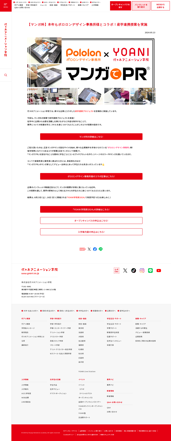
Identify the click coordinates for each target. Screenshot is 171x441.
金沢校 (81, 362)
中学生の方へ (63, 2)
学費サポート (112, 328)
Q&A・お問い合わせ (22, 7)
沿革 (23, 341)
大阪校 (81, 336)
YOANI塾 (82, 413)
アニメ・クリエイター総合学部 (61, 349)
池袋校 (81, 332)
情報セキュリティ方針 (107, 435)
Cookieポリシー (69, 435)
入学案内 (25, 389)
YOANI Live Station (87, 371)
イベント (82, 385)
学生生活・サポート (67, 5)
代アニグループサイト (70, 431)
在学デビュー (55, 389)
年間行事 (110, 345)
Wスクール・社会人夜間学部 (60, 353)
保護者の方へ (75, 2)
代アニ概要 (18, 5)
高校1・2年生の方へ (50, 2)
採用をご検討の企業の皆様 (145, 341)
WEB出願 (25, 397)
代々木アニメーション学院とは (33, 336)
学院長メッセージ (28, 328)
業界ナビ (110, 385)
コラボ (81, 389)
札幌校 (81, 349)
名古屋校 (82, 341)
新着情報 (110, 396)
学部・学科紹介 (31, 5)
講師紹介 (25, 345)
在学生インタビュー (114, 341)
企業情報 (83, 431)
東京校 (81, 328)
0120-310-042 (28, 296)
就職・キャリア (83, 5)
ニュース (43, 5)
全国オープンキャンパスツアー (90, 402)
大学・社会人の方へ (21, 2)
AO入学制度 (26, 393)
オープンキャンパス (86, 397)
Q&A (109, 407)
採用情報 (119, 431)
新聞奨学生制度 (113, 332)
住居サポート (112, 336)
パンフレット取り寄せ (95, 431)
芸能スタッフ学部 (56, 341)
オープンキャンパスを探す (120, 6)
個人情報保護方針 (130, 431)
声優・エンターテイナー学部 (60, 328)
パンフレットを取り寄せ (141, 5)
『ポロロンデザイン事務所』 (118, 147)
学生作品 (53, 385)
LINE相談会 (26, 402)
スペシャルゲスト (85, 393)
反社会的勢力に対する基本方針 (87, 435)
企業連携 (138, 336)
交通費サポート (84, 417)
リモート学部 (55, 345)
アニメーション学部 (57, 332)
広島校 (81, 358)
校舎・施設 (54, 5)
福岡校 (81, 345)
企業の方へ (85, 2)
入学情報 (95, 5)
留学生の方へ (96, 2)
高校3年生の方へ (35, 2)
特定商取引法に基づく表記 (147, 431)
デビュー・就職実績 (142, 332)
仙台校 (81, 353)
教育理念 (25, 332)
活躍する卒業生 (141, 328)
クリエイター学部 (56, 336)
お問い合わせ (112, 412)
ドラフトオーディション (58, 393)
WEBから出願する (160, 6)
